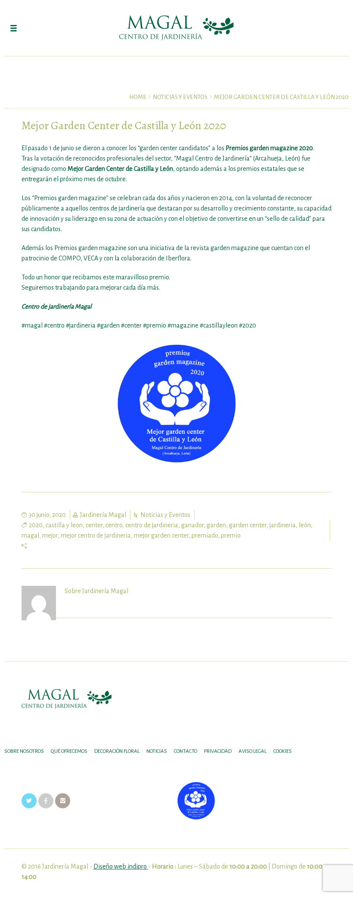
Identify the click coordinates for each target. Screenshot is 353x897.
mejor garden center (161, 535)
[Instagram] (62, 800)
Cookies (282, 751)
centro (113, 525)
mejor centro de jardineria (96, 535)
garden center (247, 525)
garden (216, 525)
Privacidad (218, 751)
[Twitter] (29, 800)
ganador (192, 525)
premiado (205, 535)
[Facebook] (45, 800)
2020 (36, 525)
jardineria (282, 525)
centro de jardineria (151, 525)
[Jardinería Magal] (176, 28)
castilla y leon (64, 525)
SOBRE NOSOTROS (24, 751)
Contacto (185, 751)
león (305, 525)
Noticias (156, 751)
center (94, 525)
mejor (50, 535)
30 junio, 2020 (47, 514)
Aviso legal (252, 751)
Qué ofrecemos (69, 751)
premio (231, 535)
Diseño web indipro (120, 866)
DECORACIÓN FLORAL (116, 751)
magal (30, 535)
